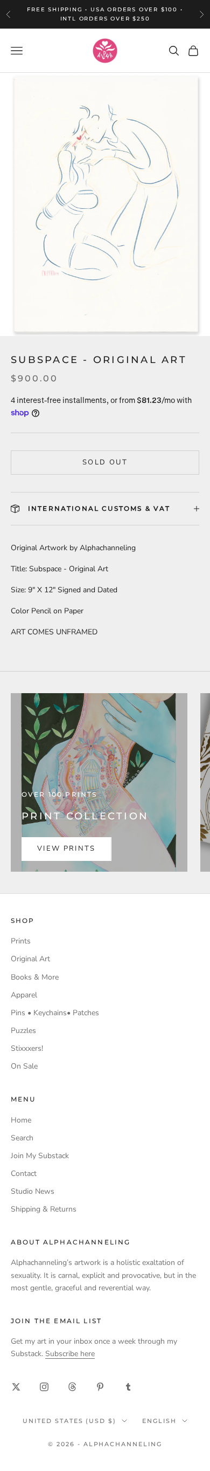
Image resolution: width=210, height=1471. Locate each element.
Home (21, 1120)
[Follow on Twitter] (16, 1386)
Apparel (24, 995)
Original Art (30, 959)
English (159, 1421)
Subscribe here (70, 1354)
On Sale (24, 1066)
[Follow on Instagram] (44, 1386)
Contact (24, 1173)
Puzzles (23, 1030)
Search (22, 1138)
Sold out (105, 462)
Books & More (35, 977)
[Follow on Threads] (72, 1386)
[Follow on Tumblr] (128, 1386)
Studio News (32, 1191)
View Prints (66, 848)
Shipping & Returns (43, 1209)
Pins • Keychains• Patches (55, 1013)
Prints (21, 941)
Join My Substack (40, 1156)
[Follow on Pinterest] (100, 1386)
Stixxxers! (27, 1048)
